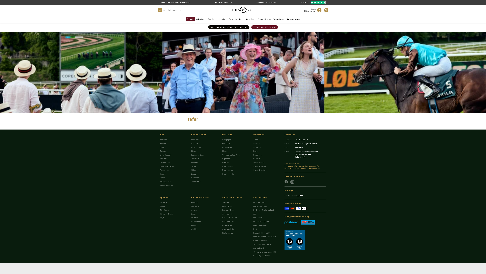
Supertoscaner (259, 162)
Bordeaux (226, 143)
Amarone (257, 140)
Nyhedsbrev (258, 218)
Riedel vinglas (227, 233)
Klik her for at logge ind (294, 195)
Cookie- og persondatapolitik (264, 252)
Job (254, 214)
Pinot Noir (195, 140)
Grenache (195, 178)
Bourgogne (226, 140)
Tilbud (190, 19)
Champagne (165, 162)
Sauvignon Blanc (197, 155)
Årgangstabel (165, 181)
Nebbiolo (194, 143)
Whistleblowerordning (262, 244)
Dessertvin (164, 170)
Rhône (224, 151)
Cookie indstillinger (292, 163)
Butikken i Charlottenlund (263, 210)
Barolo (255, 151)
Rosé (231, 19)
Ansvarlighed (258, 248)
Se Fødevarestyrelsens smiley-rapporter (300, 166)
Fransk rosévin (228, 174)
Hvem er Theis (259, 202)
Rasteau (225, 162)
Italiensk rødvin (259, 166)
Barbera (194, 174)
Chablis (194, 229)
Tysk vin (225, 202)
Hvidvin (221, 19)
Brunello (256, 159)
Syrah (193, 166)
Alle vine (200, 19)
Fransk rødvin (227, 166)
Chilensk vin (227, 225)
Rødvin (211, 19)
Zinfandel (195, 159)
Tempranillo (195, 181)
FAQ (255, 229)
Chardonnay (196, 147)
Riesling (194, 151)
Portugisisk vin (228, 210)
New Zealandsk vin (229, 218)
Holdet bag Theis (260, 206)
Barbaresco (257, 155)
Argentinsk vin (228, 229)
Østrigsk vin (227, 206)
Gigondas (226, 159)
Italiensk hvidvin (259, 170)
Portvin (163, 174)
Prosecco (257, 147)
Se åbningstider (301, 157)
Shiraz (193, 170)
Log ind (313, 9)
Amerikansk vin (228, 221)
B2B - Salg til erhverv (261, 256)
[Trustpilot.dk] (318, 2)
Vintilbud (163, 159)
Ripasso (256, 143)
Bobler (238, 19)
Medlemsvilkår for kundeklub (264, 237)
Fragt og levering (260, 225)
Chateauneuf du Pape (231, 155)
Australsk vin (227, 214)
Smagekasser (279, 19)
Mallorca (163, 202)
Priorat (163, 206)
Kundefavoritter (166, 185)
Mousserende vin (167, 166)
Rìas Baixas (164, 210)
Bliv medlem (310, 11)
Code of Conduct (260, 240)
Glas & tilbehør (264, 19)
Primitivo (194, 162)
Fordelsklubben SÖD (261, 233)
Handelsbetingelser (261, 221)
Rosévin (163, 151)
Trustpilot (304, 2)
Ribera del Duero (166, 214)
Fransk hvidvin (227, 170)
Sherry (162, 178)
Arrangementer (293, 19)
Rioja (162, 218)
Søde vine (250, 19)
